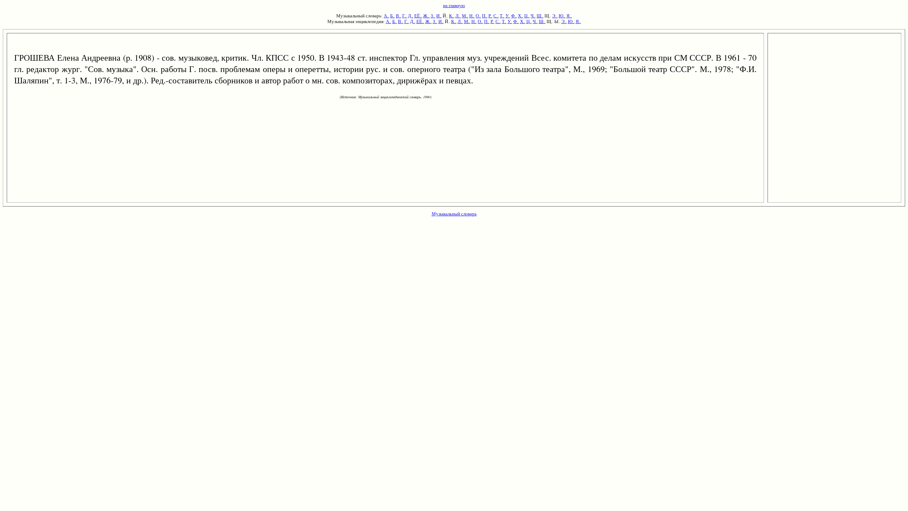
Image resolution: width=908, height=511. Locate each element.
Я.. (569, 15)
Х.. (520, 15)
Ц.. (527, 15)
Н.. (472, 15)
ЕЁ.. (418, 15)
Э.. (555, 15)
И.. (439, 15)
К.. (451, 15)
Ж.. (426, 15)
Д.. (410, 15)
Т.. (502, 15)
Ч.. (533, 15)
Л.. (458, 15)
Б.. (392, 15)
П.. (484, 15)
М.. (465, 15)
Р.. (490, 15)
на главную (454, 5)
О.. (478, 15)
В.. (398, 15)
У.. (507, 15)
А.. (386, 15)
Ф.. (514, 15)
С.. (496, 15)
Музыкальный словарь (454, 213)
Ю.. (562, 15)
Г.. (404, 15)
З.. (433, 15)
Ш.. (540, 15)
